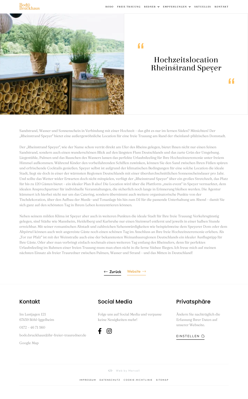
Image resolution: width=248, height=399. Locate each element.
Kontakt (222, 6)
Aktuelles (202, 6)
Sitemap (162, 380)
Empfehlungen (175, 6)
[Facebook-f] (100, 331)
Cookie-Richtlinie (138, 380)
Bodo (109, 6)
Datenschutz (110, 380)
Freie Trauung (129, 6)
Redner (150, 6)
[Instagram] (109, 331)
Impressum (87, 380)
